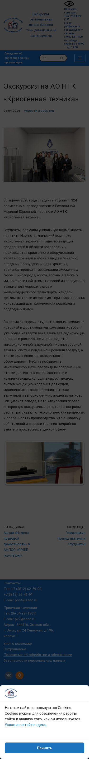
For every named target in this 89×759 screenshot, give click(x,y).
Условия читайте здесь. (26, 724)
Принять (44, 748)
